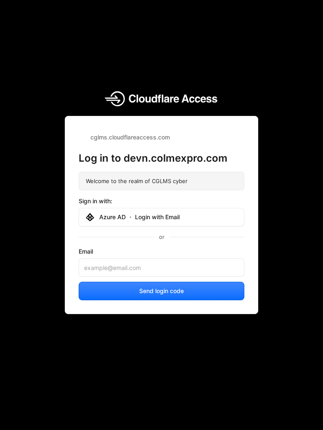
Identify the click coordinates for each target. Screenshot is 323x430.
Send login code (161, 290)
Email (86, 251)
